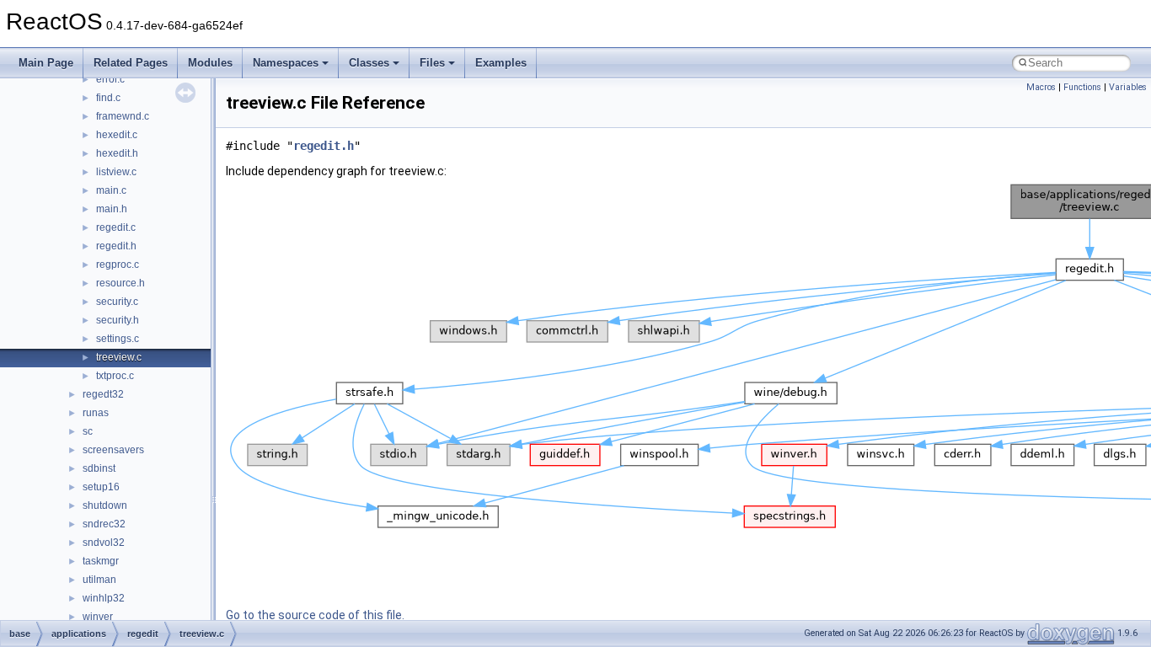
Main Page (46, 62)
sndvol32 (104, 542)
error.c (110, 79)
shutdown (105, 505)
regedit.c (116, 227)
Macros (1041, 87)
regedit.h (116, 246)
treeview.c (119, 357)
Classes (369, 62)
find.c (108, 98)
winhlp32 (104, 598)
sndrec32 (104, 524)
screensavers (113, 450)
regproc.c (117, 264)
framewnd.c (122, 116)
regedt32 (103, 394)
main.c (111, 190)
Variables (1128, 87)
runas (96, 413)
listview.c (116, 172)
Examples (501, 62)
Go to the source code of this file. (315, 615)
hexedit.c (116, 135)
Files (432, 62)
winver (98, 617)
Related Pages (131, 62)
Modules (210, 62)
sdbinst (99, 468)
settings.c (117, 339)
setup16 (101, 487)
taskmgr (101, 561)
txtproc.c (115, 376)
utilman (99, 580)
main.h (111, 209)
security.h (117, 320)
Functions (1082, 87)
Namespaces (286, 62)
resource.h (120, 283)
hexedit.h (117, 153)
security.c (117, 301)
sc (88, 431)
